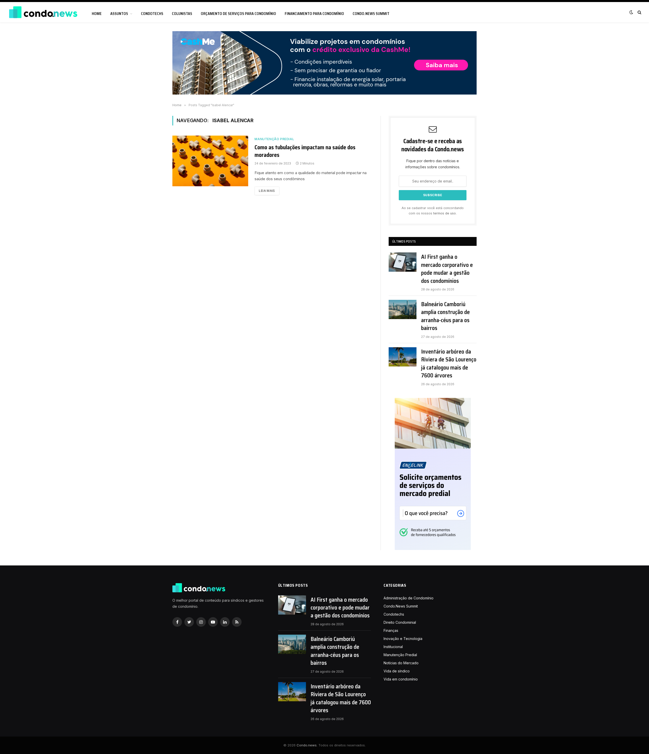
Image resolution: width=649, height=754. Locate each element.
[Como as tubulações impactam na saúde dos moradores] (210, 161)
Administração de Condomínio (409, 598)
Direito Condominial (400, 622)
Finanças (391, 630)
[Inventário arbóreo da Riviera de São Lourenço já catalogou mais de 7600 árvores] (403, 356)
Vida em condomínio (401, 679)
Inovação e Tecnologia (403, 638)
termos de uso (444, 213)
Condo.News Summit (371, 14)
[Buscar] (639, 12)
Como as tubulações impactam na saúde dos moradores (305, 151)
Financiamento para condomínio (314, 14)
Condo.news (307, 745)
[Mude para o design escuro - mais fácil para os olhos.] (631, 12)
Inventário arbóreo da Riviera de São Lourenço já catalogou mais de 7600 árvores (448, 364)
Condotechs (152, 14)
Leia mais (267, 191)
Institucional (393, 647)
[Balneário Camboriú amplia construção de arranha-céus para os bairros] (403, 309)
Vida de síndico (397, 671)
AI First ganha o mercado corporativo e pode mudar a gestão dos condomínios (447, 269)
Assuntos (119, 14)
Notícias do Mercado (401, 663)
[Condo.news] (43, 12)
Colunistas (182, 14)
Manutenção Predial (274, 139)
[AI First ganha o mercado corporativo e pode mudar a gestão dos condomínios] (403, 262)
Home (97, 14)
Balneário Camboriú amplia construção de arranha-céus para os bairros (445, 316)
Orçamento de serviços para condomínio (238, 14)
